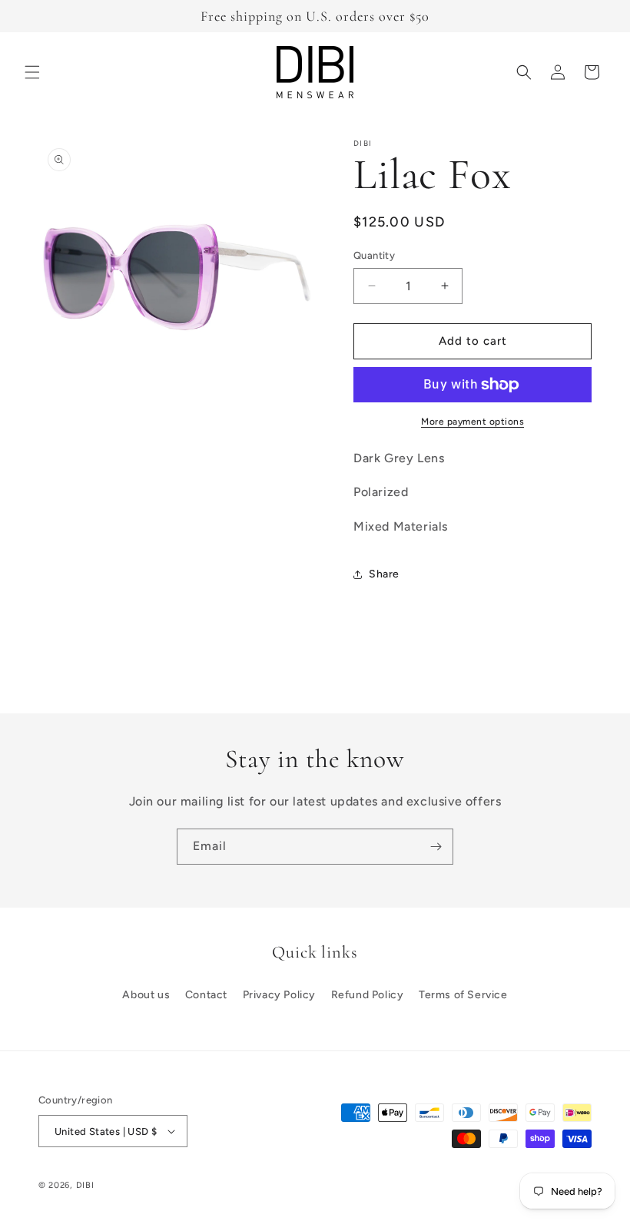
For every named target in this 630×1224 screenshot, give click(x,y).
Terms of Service (463, 994)
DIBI (85, 1185)
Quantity (374, 255)
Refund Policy (367, 994)
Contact (206, 994)
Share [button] (384, 574)
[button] (32, 72)
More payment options (472, 421)
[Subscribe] (436, 847)
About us (146, 994)
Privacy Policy (279, 994)
